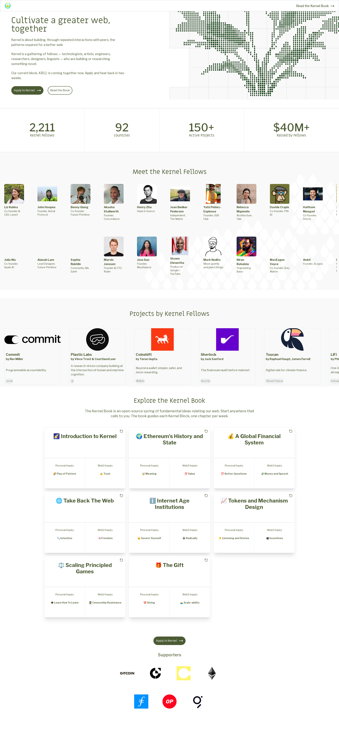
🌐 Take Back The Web (85, 500)
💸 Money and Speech (274, 473)
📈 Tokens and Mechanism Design (254, 503)
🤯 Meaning (149, 473)
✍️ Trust (105, 473)
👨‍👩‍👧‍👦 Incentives (274, 538)
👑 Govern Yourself (149, 538)
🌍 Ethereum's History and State (169, 439)
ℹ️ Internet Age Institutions (169, 503)
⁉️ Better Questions (234, 473)
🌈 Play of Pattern (64, 473)
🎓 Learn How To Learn (65, 602)
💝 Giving (149, 602)
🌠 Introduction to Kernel (85, 436)
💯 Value (190, 473)
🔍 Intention (64, 538)
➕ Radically (189, 538)
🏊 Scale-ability (190, 602)
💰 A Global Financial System (254, 439)
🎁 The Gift (169, 565)
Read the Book (60, 90)
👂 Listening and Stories (234, 538)
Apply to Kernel (24, 90)
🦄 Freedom (105, 538)
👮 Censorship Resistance (105, 602)
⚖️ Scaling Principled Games (85, 568)
